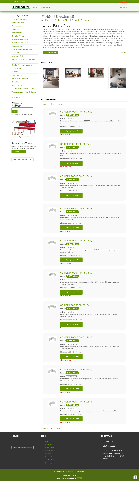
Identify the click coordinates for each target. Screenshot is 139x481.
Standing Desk (16, 85)
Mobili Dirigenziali (17, 22)
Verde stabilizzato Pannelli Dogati (23, 92)
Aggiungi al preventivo (72, 131)
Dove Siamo (49, 448)
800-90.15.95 (108, 441)
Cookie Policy (50, 460)
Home (35, 7)
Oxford (75, 20)
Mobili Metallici (16, 32)
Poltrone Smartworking (19, 19)
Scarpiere (15, 72)
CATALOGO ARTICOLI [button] (48, 7)
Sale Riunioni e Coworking (20, 39)
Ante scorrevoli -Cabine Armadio (22, 89)
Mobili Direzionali (17, 26)
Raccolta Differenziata (19, 78)
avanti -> (59, 104)
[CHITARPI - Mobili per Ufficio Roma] (21, 7)
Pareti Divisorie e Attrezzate (21, 49)
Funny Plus (64, 20)
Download (49, 463)
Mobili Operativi (16, 29)
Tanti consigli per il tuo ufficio (20, 137)
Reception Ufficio (17, 36)
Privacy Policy (50, 457)
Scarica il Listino (52, 52)
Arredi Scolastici (17, 68)
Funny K (85, 20)
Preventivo (123, 7)
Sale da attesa (16, 46)
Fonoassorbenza (17, 75)
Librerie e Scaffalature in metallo (23, 59)
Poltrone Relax (16, 97)
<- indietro (44, 104)
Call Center (15, 53)
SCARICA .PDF (20, 151)
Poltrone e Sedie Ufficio (19, 43)
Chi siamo (49, 444)
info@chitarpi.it (109, 446)
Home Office (15, 82)
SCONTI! (123, 1)
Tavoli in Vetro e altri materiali (21, 65)
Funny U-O (50, 20)
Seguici (123, 52)
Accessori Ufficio (17, 56)
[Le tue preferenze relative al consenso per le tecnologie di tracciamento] (135, 477)
